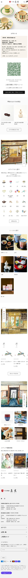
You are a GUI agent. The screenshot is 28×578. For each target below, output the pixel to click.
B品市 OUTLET (24, 215)
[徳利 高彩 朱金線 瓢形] (20, 113)
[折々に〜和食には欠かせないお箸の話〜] (20, 349)
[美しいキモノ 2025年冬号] (7, 460)
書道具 (24, 206)
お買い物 (3, 532)
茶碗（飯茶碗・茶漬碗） (10, 196)
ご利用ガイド (5, 536)
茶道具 (17, 206)
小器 (17, 195)
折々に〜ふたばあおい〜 (6, 361)
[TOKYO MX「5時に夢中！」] (20, 460)
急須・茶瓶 (4, 206)
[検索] (24, 2)
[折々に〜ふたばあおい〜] (7, 349)
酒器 (24, 195)
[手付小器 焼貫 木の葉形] (7, 113)
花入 (4, 215)
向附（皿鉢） (24, 186)
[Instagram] (5, 498)
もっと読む (16, 366)
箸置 (10, 206)
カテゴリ (3, 527)
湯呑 (10, 186)
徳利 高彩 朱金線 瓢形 (19, 122)
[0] (26, 2)
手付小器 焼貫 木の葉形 (6, 122)
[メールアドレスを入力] (25, 549)
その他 (17, 215)
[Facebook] (2, 498)
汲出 (4, 186)
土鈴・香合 (11, 215)
